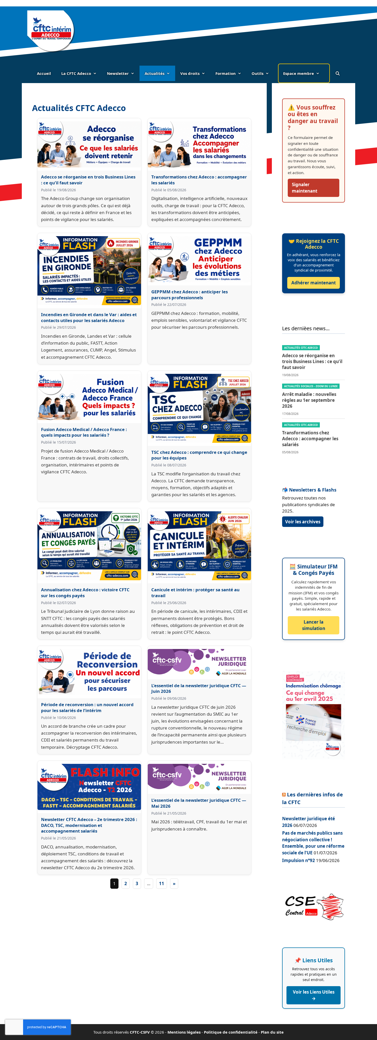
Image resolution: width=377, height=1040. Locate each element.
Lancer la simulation (313, 625)
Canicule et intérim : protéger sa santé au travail (195, 592)
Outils (257, 73)
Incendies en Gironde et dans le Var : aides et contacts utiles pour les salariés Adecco (89, 317)
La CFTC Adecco (76, 73)
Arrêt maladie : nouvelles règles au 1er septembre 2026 (309, 400)
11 (161, 883)
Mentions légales (184, 1032)
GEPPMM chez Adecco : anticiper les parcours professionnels (189, 295)
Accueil (44, 73)
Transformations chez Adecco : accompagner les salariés (199, 180)
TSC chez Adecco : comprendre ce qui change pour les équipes (199, 455)
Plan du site (272, 1032)
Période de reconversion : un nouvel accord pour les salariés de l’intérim (87, 707)
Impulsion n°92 (298, 860)
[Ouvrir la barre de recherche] (337, 73)
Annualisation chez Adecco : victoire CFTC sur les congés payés (85, 592)
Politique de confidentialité (230, 1032)
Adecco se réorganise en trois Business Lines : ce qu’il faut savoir (88, 180)
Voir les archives (302, 522)
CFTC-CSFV (140, 1032)
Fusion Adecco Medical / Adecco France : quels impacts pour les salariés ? (84, 432)
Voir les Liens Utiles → (313, 995)
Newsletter (118, 73)
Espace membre (298, 73)
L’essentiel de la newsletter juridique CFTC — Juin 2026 (198, 688)
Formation (225, 73)
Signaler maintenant (304, 188)
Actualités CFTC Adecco (301, 347)
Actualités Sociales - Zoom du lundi (311, 386)
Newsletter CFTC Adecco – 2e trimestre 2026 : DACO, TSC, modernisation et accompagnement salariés (89, 825)
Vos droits (190, 73)
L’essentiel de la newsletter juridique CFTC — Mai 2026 (198, 803)
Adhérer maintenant (313, 283)
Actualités (154, 73)
